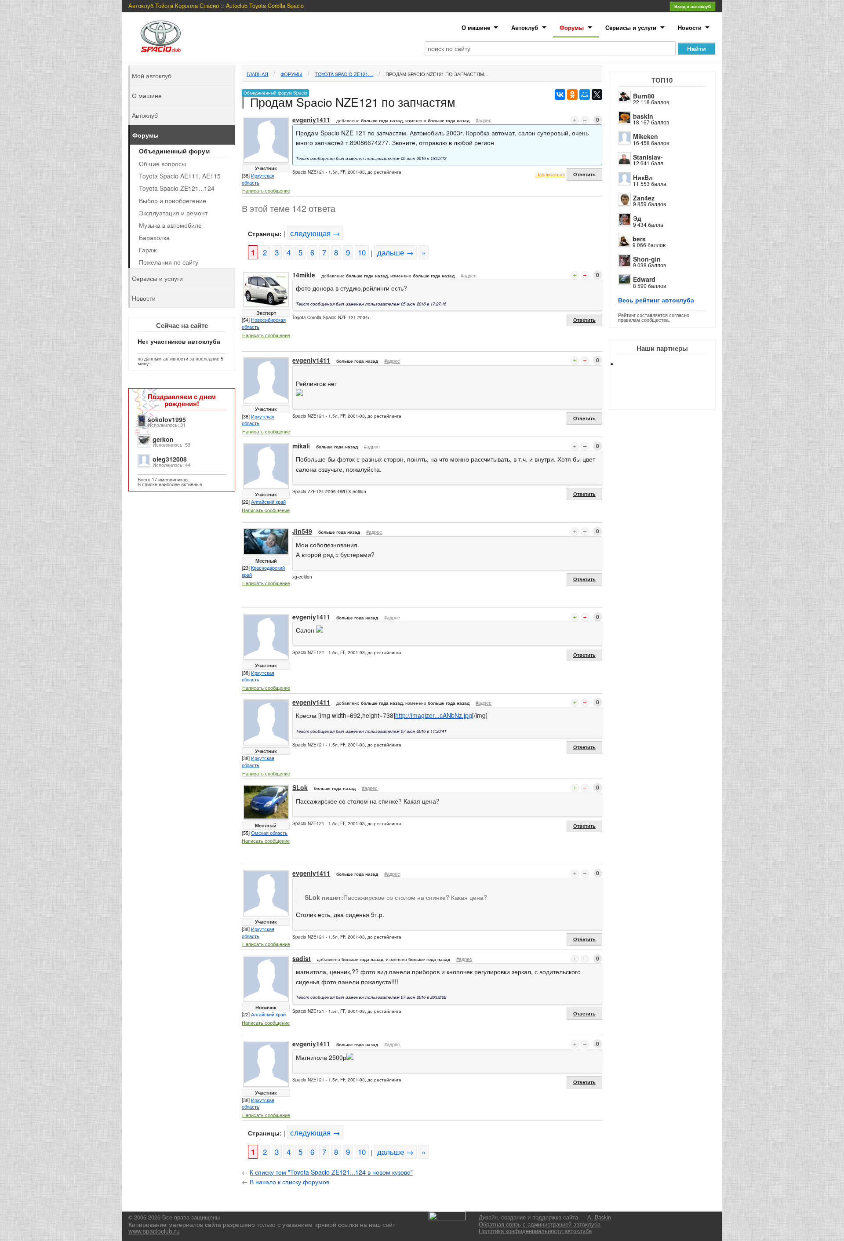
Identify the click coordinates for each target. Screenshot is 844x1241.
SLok (300, 787)
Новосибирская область (264, 323)
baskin (643, 116)
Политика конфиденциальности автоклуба (535, 1231)
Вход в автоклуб (692, 6)
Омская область (269, 832)
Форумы (572, 27)
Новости (690, 27)
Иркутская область (258, 179)
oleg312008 (170, 459)
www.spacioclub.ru (154, 1230)
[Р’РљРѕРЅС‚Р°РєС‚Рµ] (560, 94)
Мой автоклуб (151, 75)
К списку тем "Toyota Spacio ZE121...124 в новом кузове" (331, 1172)
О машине (476, 27)
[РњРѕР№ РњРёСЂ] (584, 94)
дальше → (395, 252)
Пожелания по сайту (168, 262)
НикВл (643, 177)
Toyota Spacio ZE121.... (344, 73)
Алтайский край (268, 501)
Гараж (147, 249)
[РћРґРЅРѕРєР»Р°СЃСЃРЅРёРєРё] (572, 94)
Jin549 (302, 531)
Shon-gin (647, 259)
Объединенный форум (174, 150)
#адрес (483, 120)
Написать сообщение (266, 190)
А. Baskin (599, 1217)
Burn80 (644, 95)
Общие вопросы (162, 163)
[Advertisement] (669, 395)
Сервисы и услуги (630, 27)
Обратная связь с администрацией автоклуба (539, 1224)
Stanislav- (648, 157)
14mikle (303, 274)
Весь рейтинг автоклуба (656, 299)
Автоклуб (524, 27)
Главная (257, 73)
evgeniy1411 (311, 119)
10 (362, 252)
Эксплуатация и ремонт (173, 212)
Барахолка (154, 237)
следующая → (315, 233)
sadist (301, 958)
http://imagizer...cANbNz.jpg (433, 715)
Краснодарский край (263, 571)
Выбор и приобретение (172, 200)
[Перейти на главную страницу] (161, 36)
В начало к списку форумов (289, 1181)
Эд (637, 218)
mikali (301, 445)
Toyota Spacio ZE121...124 (177, 188)
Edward (644, 279)
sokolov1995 (167, 419)
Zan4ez (644, 197)
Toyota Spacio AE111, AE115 (180, 175)
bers (639, 238)
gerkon (163, 439)
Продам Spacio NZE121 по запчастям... (437, 73)
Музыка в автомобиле (170, 225)
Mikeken (645, 136)
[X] (597, 94)
